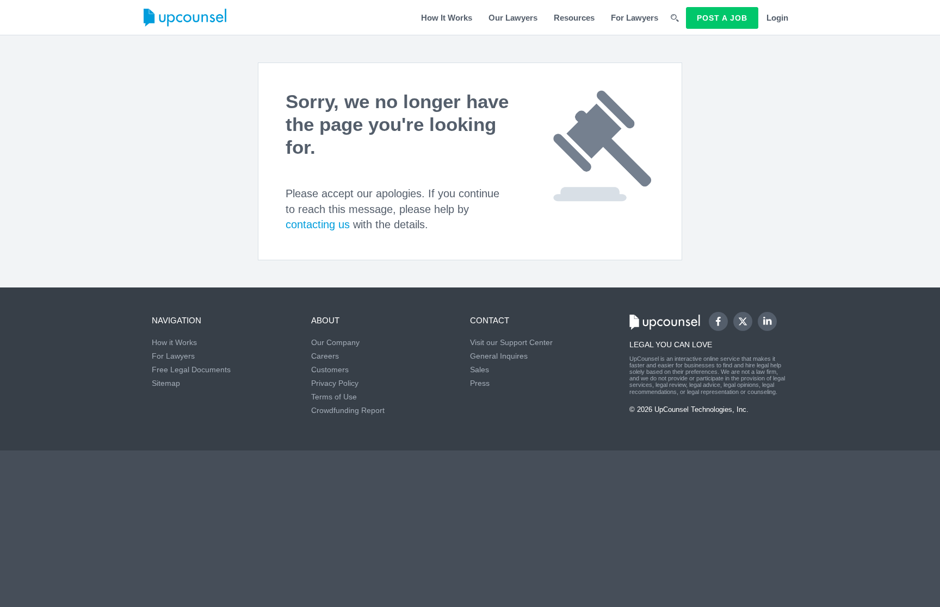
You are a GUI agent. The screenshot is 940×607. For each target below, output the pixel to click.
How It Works (446, 17)
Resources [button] (574, 17)
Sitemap (166, 383)
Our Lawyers (512, 17)
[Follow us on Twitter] (742, 321)
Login (777, 17)
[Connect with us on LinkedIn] (767, 321)
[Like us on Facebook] (718, 321)
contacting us (318, 224)
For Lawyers (634, 17)
